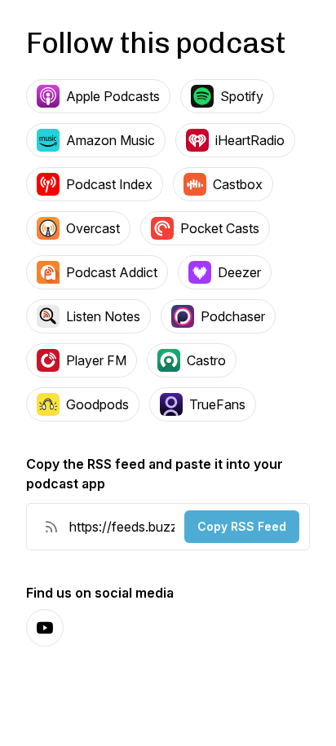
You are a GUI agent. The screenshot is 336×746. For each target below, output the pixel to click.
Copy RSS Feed (241, 526)
